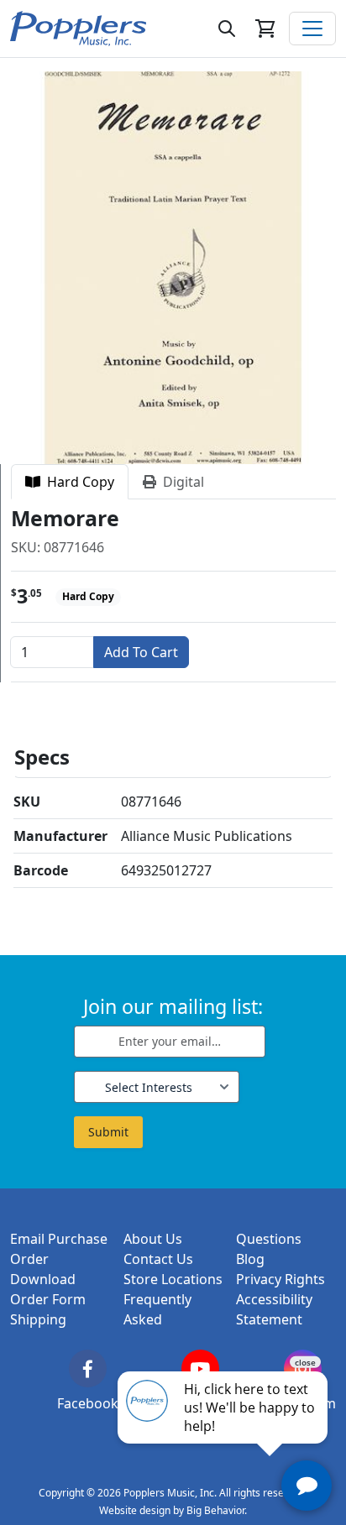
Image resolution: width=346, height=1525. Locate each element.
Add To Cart (141, 652)
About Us (152, 1239)
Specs (42, 756)
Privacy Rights (280, 1279)
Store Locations (173, 1279)
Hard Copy (77, 482)
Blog (250, 1259)
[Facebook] (88, 1368)
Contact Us (158, 1259)
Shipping (38, 1319)
